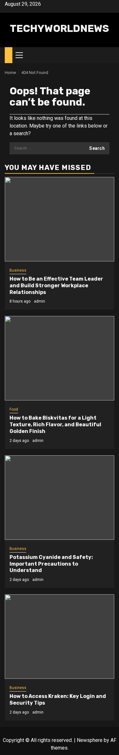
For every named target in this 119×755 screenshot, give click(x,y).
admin (39, 301)
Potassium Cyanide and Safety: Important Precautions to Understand (51, 564)
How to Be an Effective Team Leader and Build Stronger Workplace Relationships (56, 285)
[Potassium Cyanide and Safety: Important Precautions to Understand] (59, 497)
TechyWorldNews (59, 28)
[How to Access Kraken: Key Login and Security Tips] (59, 636)
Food (14, 409)
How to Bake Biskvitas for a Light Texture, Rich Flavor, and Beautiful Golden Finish (55, 424)
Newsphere (89, 740)
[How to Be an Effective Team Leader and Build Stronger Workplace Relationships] (59, 219)
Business (18, 270)
